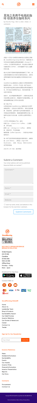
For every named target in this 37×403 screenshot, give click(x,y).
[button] (3, 4)
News (26, 22)
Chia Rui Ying (10, 22)
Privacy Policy (26, 400)
